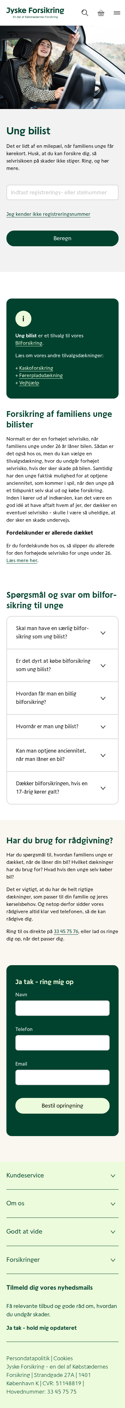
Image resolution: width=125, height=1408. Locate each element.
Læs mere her (21, 560)
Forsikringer (23, 1260)
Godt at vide (24, 1231)
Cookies (63, 1358)
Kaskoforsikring (36, 368)
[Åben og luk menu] (117, 12)
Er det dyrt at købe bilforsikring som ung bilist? (53, 665)
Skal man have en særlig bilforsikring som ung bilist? (52, 632)
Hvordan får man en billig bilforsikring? (46, 697)
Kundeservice (25, 1175)
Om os (15, 1203)
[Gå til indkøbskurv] (101, 13)
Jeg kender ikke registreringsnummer (48, 214)
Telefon (24, 1029)
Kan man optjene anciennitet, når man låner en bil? (51, 755)
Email (21, 1064)
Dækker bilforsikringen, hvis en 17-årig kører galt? (52, 787)
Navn (21, 994)
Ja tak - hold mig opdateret (41, 1327)
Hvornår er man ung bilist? (47, 726)
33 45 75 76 (66, 931)
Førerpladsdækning (41, 375)
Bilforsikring (28, 343)
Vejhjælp (29, 383)
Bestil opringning (62, 1105)
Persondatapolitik (28, 1358)
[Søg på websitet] (85, 12)
